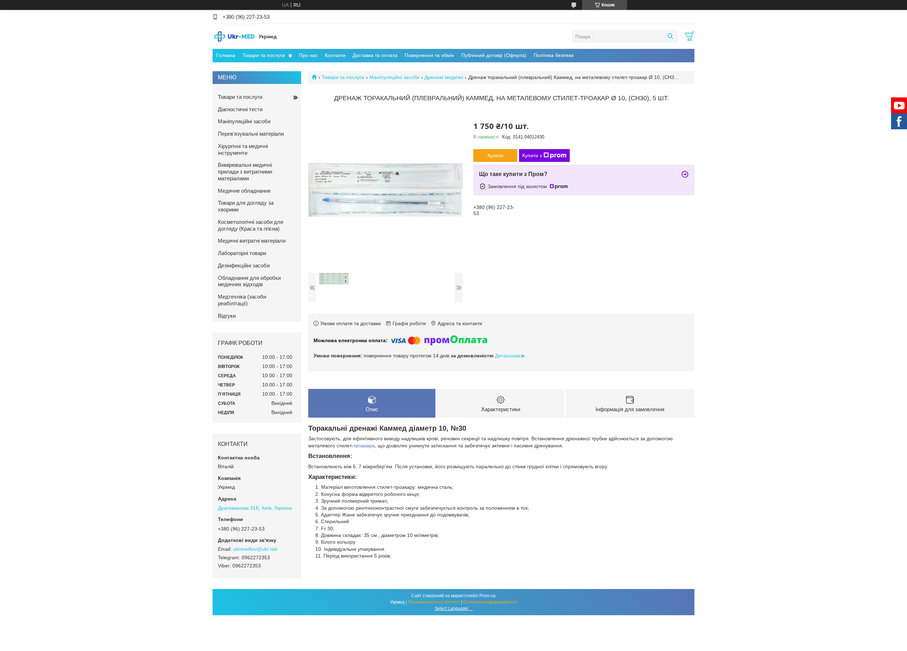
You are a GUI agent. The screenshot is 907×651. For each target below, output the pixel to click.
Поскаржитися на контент (434, 602)
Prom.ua (487, 595)
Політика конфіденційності (490, 602)
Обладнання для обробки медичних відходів (249, 281)
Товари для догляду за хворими (246, 206)
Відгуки (227, 316)
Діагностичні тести (240, 109)
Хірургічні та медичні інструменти (243, 149)
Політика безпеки (554, 55)
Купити (495, 155)
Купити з (532, 155)
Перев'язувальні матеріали (251, 134)
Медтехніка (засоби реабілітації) (242, 300)
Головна (225, 55)
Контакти (335, 55)
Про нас (308, 55)
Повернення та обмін (429, 55)
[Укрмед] (234, 36)
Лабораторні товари (242, 253)
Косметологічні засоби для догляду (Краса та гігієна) (250, 225)
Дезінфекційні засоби (244, 265)
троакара (364, 445)
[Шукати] (670, 36)
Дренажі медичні (443, 77)
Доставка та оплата (375, 55)
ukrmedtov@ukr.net (255, 549)
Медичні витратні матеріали (252, 241)
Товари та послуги (263, 55)
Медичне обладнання (244, 191)
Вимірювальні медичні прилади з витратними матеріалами (245, 171)
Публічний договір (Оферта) (493, 55)
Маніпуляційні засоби (394, 77)
